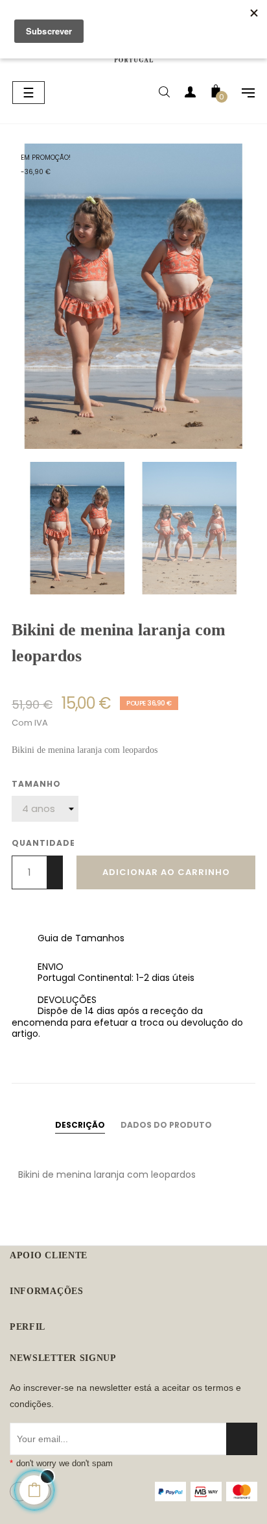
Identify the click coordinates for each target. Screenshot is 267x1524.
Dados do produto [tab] (166, 1124)
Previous (14, 528)
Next (252, 528)
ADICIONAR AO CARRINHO (166, 872)
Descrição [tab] (80, 1124)
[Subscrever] (241, 1439)
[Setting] (242, 94)
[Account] (190, 94)
